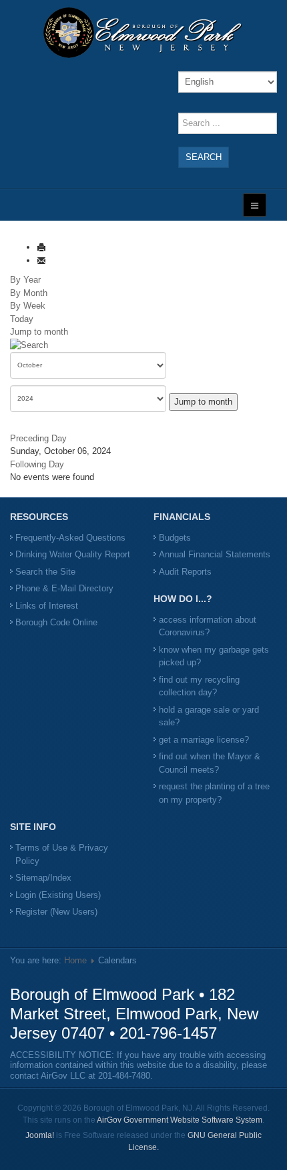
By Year (25, 280)
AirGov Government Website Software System (179, 1120)
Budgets (175, 538)
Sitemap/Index (43, 878)
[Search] (29, 345)
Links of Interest (46, 606)
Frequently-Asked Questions (70, 538)
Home (75, 960)
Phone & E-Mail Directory (64, 588)
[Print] (41, 247)
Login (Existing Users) (58, 895)
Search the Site (45, 572)
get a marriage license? (204, 740)
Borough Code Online (56, 622)
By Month (28, 293)
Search (204, 157)
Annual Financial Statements (214, 554)
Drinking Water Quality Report (72, 554)
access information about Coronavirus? (207, 626)
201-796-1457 (168, 1033)
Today (21, 319)
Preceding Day (38, 438)
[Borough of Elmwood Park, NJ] (143, 32)
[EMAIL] (41, 260)
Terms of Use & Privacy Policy (61, 854)
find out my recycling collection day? (199, 686)
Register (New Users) (56, 912)
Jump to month (39, 332)
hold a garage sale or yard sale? (209, 716)
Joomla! (39, 1135)
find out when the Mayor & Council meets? (209, 763)
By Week (27, 306)
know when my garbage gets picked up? (214, 656)
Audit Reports (185, 572)
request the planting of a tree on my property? (214, 793)
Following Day (37, 464)
